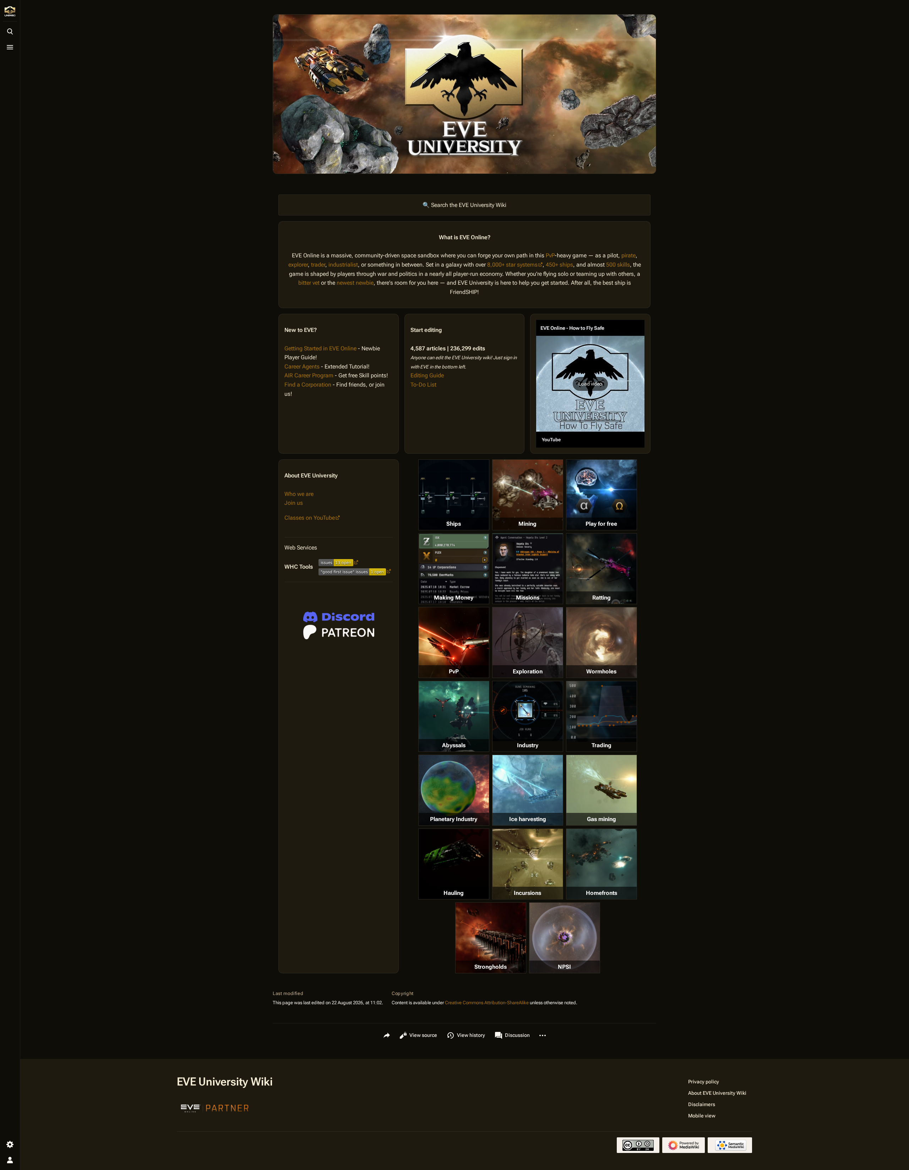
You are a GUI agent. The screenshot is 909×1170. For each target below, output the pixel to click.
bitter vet (309, 282)
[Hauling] (454, 864)
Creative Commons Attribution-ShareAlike (487, 1002)
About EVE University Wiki (717, 1093)
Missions (527, 597)
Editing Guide (427, 375)
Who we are (299, 494)
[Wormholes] (601, 642)
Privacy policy (703, 1081)
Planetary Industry (453, 819)
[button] (590, 384)
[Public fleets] (564, 938)
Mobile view (701, 1116)
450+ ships (559, 264)
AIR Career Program (308, 375)
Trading (601, 745)
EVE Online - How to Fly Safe (572, 328)
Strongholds (490, 966)
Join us (293, 502)
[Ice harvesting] (527, 790)
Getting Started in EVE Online (320, 348)
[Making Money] (454, 569)
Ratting (601, 597)
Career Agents (302, 366)
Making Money (453, 597)
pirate (628, 255)
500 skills (618, 264)
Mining (527, 523)
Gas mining (601, 819)
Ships (453, 523)
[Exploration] (527, 642)
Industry (527, 745)
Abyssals (454, 745)
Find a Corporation (307, 384)
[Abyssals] (454, 716)
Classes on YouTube (309, 517)
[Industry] (527, 711)
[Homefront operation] (601, 864)
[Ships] (454, 495)
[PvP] (454, 642)
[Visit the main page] (10, 11)
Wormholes (601, 671)
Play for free (601, 523)
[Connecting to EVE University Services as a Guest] (338, 617)
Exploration (528, 671)
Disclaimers (701, 1104)
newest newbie (355, 282)
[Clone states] (601, 495)
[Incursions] (527, 864)
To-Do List (423, 384)
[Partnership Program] (214, 1107)
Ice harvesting (527, 819)
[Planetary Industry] (454, 790)
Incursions (527, 893)
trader (318, 264)
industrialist (343, 264)
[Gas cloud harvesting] (601, 790)
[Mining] (527, 495)
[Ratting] (601, 569)
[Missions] (527, 569)
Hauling (453, 893)
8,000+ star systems (512, 264)
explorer (298, 264)
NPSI (564, 966)
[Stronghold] (491, 938)
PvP (550, 255)
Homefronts (601, 893)
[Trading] (601, 711)
